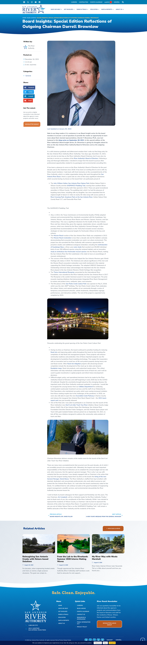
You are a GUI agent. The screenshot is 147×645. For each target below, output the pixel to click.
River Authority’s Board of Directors (86, 158)
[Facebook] (24, 2)
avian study (77, 247)
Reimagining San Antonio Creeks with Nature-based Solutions (35, 559)
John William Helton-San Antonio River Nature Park (71, 183)
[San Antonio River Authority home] (33, 9)
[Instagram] (32, 2)
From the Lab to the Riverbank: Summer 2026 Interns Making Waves (72, 559)
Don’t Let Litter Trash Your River (77, 405)
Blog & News (31, 18)
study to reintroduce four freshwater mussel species (68, 252)
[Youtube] (35, 2)
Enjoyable (84, 550)
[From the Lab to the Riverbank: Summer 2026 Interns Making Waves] (73, 543)
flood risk (54, 352)
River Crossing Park (57, 197)
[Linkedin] (39, 2)
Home (24, 18)
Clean (50, 550)
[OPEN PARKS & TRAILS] (87, 9)
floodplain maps (56, 368)
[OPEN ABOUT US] (123, 9)
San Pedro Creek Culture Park (76, 284)
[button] (29, 87)
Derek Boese (64, 479)
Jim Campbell (62, 497)
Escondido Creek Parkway (85, 396)
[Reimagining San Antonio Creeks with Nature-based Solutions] (38, 543)
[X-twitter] (28, 2)
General (28, 76)
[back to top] (143, 640)
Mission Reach (59, 236)
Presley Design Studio (65, 640)
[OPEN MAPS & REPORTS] (113, 9)
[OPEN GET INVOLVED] (74, 9)
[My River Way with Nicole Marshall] (108, 543)
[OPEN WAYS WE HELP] (61, 9)
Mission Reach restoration (62, 238)
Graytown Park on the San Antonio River (79, 197)
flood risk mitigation (74, 364)
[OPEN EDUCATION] (98, 9)
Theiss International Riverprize (64, 272)
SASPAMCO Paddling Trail (76, 186)
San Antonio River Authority (36, 640)
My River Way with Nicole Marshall (104, 557)
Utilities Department (86, 387)
